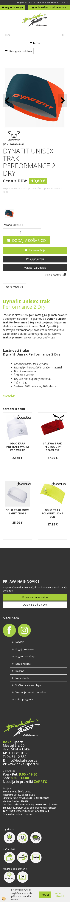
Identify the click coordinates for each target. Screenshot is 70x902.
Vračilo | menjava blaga (28, 685)
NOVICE (19, 642)
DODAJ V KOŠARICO (29, 240)
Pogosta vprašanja (25, 656)
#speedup (9, 395)
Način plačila (22, 678)
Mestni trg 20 (13, 745)
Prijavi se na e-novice (35, 597)
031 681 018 (17, 753)
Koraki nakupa (23, 663)
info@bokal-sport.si (22, 760)
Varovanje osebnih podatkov (30, 692)
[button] (62, 100)
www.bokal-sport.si (23, 764)
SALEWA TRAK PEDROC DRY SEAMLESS (52, 447)
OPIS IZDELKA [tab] (14, 287)
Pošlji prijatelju (35, 259)
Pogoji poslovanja (25, 649)
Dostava (19, 671)
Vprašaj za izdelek (35, 267)
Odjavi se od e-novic (35, 604)
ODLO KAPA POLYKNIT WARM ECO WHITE (17, 447)
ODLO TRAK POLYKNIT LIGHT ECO (52, 513)
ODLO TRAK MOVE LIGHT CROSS (17, 511)
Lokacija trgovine (24, 699)
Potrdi (45, 894)
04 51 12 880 (16, 756)
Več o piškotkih (59, 894)
